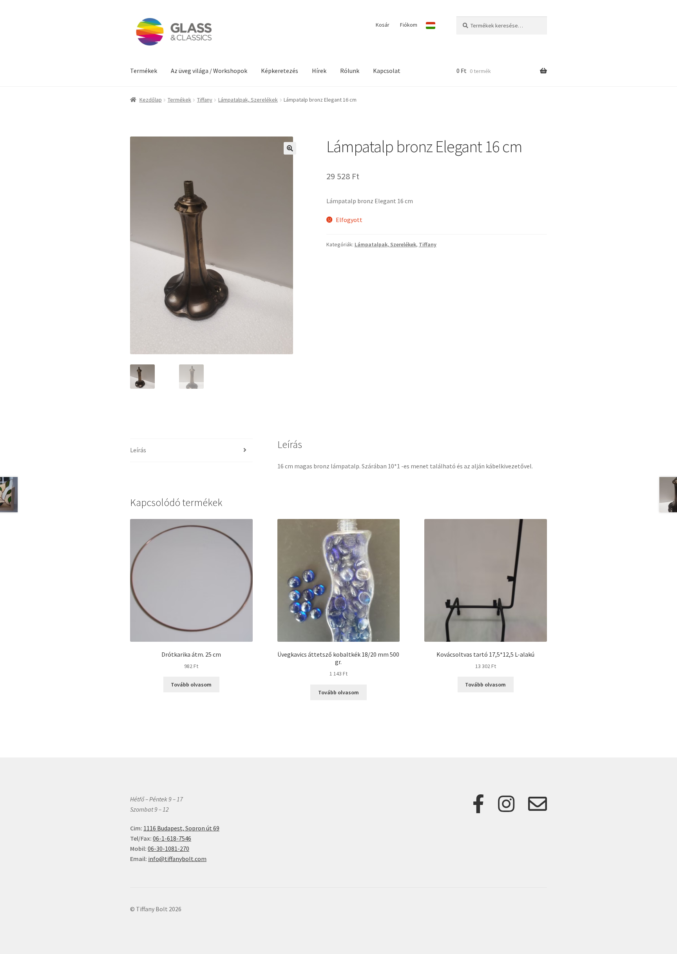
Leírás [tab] (138, 450)
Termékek (143, 71)
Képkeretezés (279, 71)
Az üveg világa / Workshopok (209, 71)
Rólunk (349, 71)
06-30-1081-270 (168, 848)
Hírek (319, 71)
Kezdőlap (150, 99)
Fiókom (408, 24)
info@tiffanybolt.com (177, 859)
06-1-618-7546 (172, 838)
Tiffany (204, 99)
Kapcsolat (386, 71)
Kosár (382, 24)
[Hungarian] (430, 25)
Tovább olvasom (191, 684)
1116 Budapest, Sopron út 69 (181, 828)
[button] (290, 148)
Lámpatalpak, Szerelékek (248, 99)
